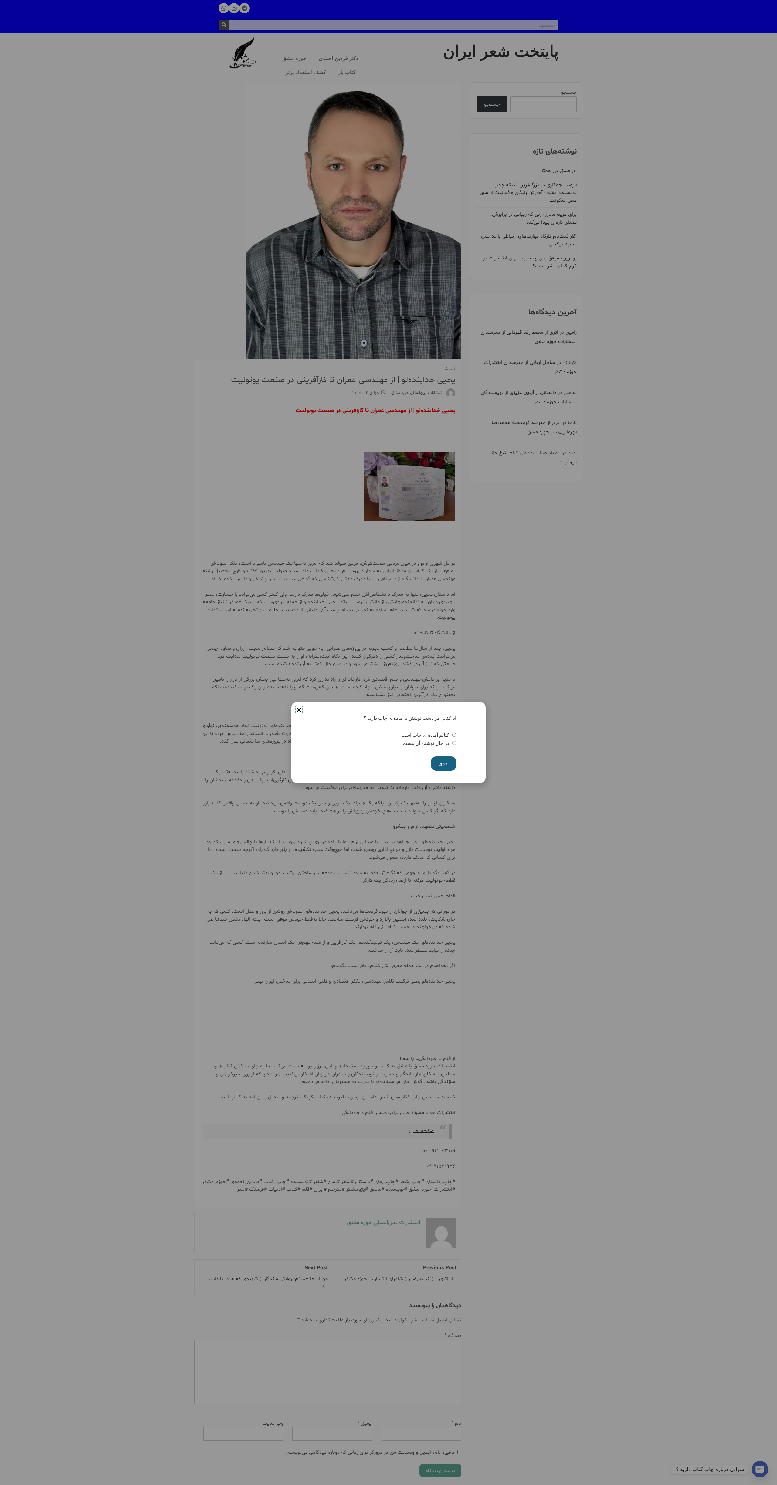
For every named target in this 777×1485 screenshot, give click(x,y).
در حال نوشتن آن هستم (425, 743)
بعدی (444, 763)
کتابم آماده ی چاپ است (425, 735)
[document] (388, 742)
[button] (299, 710)
